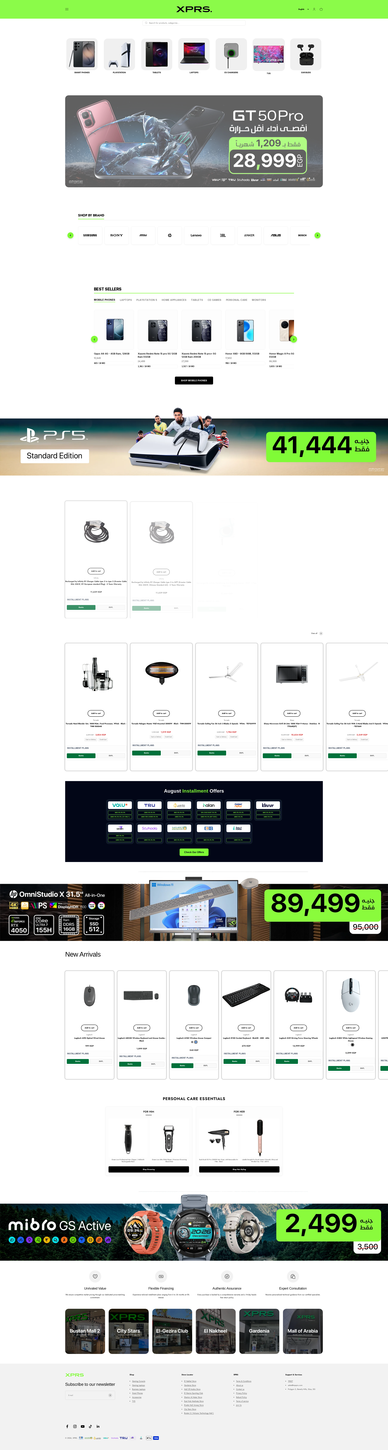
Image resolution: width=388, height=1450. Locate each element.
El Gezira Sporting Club (193, 1393)
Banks (81, 607)
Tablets (197, 299)
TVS (133, 1401)
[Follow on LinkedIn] (98, 1426)
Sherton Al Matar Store (193, 1397)
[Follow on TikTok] (90, 1426)
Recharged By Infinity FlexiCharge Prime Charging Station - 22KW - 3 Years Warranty (292, 582)
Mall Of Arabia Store (192, 1389)
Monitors (259, 299)
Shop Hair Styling (239, 1169)
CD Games (214, 299)
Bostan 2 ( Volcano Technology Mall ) (199, 1413)
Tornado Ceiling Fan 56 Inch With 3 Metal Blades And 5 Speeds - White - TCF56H (357, 725)
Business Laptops (138, 1389)
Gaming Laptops (138, 1385)
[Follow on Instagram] (75, 1426)
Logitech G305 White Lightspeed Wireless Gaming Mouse (350, 1039)
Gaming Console (138, 1381)
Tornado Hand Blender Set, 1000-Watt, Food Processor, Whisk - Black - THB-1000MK (96, 725)
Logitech (89, 1034)
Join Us (239, 1405)
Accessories (136, 1397)
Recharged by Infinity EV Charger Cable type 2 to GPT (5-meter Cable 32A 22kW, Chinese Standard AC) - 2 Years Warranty (161, 582)
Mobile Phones (104, 299)
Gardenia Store (190, 1385)
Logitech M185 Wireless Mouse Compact (194, 1038)
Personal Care (237, 299)
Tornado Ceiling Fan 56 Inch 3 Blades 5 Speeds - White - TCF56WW (226, 723)
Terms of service (242, 1401)
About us (239, 1385)
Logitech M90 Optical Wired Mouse (89, 1038)
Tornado (96, 720)
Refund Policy (241, 1397)
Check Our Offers (194, 852)
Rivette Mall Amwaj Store (194, 1405)
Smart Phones (137, 1393)
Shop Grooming (149, 1169)
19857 (290, 1381)
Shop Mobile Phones (194, 380)
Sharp (292, 720)
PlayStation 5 (146, 299)
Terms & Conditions (243, 1381)
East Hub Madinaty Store (194, 1401)
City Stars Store (190, 1409)
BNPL (111, 607)
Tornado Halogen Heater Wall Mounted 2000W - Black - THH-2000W (161, 723)
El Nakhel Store (190, 1381)
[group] (194, 141)
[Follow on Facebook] (67, 1426)
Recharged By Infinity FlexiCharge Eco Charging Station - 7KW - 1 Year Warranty (227, 582)
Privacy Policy (241, 1393)
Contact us (240, 1389)
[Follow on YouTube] (83, 1426)
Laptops (126, 299)
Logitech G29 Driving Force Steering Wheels (298, 1038)
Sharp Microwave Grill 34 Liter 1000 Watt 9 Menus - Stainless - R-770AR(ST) (292, 725)
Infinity (96, 577)
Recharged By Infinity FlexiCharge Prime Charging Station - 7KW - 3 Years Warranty (357, 582)
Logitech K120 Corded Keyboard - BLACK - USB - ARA (246, 1038)
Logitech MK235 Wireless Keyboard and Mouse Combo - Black (142, 1039)
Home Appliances (174, 299)
